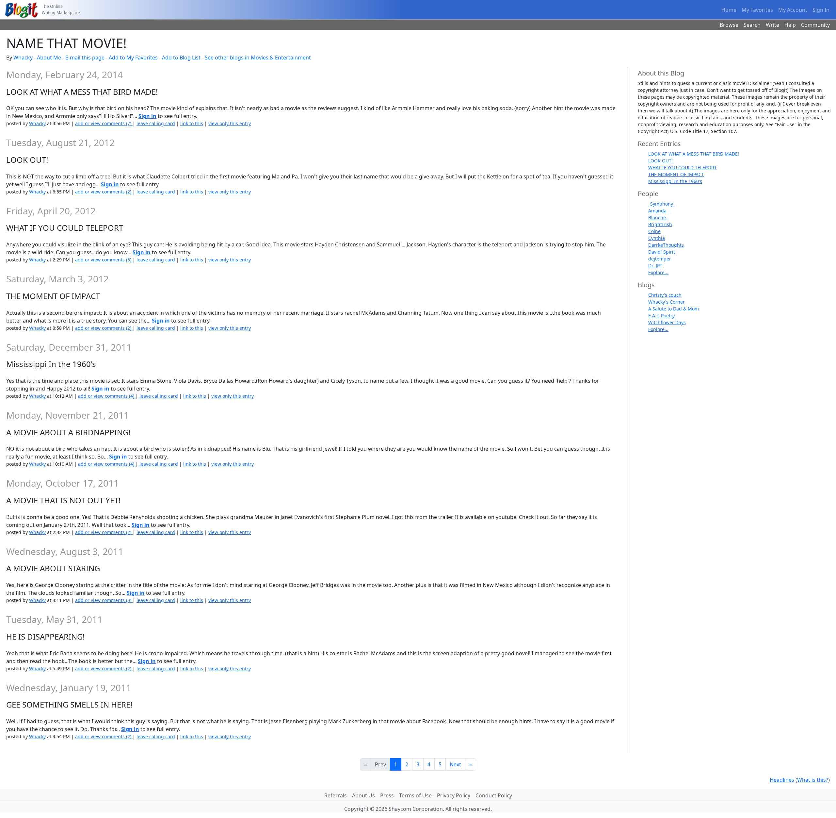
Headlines (782, 779)
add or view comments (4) (107, 396)
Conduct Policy (493, 795)
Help (790, 24)
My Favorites (757, 9)
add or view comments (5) (104, 260)
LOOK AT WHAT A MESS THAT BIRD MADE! (693, 154)
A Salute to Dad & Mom (673, 309)
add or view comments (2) (104, 192)
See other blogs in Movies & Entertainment (258, 57)
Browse (729, 24)
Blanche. (657, 217)
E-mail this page (84, 57)
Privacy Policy (453, 795)
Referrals (335, 795)
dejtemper (659, 259)
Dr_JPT (655, 265)
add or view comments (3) (104, 600)
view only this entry (229, 123)
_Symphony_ (661, 204)
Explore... (658, 272)
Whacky (23, 57)
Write (772, 24)
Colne (654, 231)
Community (815, 24)
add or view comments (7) (104, 123)
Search (752, 24)
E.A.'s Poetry (661, 315)
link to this (191, 123)
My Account (792, 9)
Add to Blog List (181, 57)
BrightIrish (660, 224)
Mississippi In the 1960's (675, 181)
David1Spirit (661, 252)
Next (455, 764)
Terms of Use (415, 795)
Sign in (147, 116)
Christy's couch (665, 295)
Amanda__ (659, 211)
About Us (363, 795)
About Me (49, 57)
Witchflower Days (667, 322)
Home (728, 9)
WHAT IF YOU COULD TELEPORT (682, 167)
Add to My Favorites (133, 57)
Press (387, 795)
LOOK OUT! (660, 161)
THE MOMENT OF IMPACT (676, 174)
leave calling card (156, 123)
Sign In (820, 9)
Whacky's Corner (666, 302)
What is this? (812, 779)
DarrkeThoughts (666, 245)
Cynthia (656, 238)
